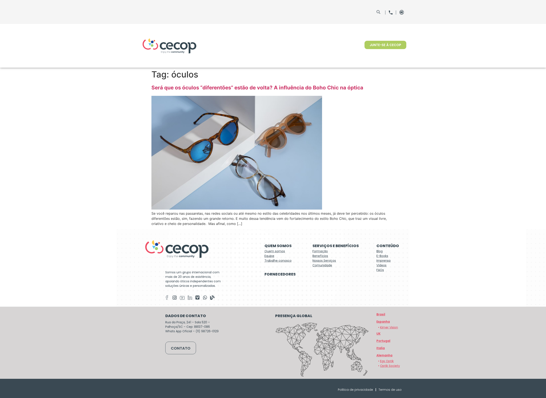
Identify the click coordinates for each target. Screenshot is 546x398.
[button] (384, 355)
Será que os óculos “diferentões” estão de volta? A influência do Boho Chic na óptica (257, 88)
